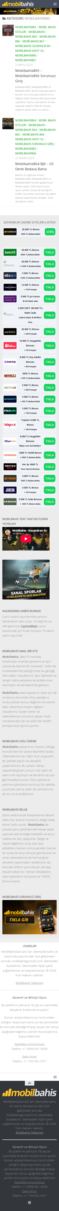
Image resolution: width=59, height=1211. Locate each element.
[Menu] (55, 4)
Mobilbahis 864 (26, 130)
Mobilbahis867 (25, 60)
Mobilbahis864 (25, 120)
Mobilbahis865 (25, 27)
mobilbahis (37, 32)
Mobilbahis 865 (26, 36)
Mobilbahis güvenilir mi (32, 46)
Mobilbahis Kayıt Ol (29, 51)
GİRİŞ (50, 232)
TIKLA (49, 252)
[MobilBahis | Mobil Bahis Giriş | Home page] (23, 4)
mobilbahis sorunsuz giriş (34, 144)
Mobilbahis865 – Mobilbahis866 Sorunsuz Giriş (35, 75)
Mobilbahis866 (25, 55)
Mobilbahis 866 (33, 134)
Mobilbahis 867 (33, 41)
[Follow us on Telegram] (29, 1202)
